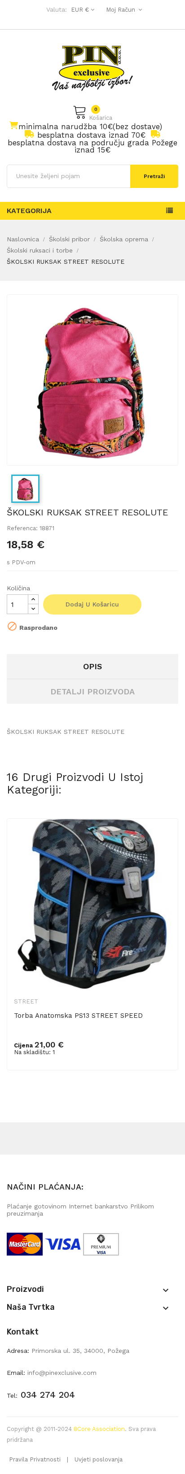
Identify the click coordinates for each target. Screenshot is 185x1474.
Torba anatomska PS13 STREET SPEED (78, 1016)
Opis (92, 666)
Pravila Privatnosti (35, 1459)
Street (26, 1001)
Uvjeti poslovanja (99, 1459)
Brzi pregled (165, 840)
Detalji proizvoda (92, 691)
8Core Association (99, 1429)
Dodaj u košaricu (92, 604)
